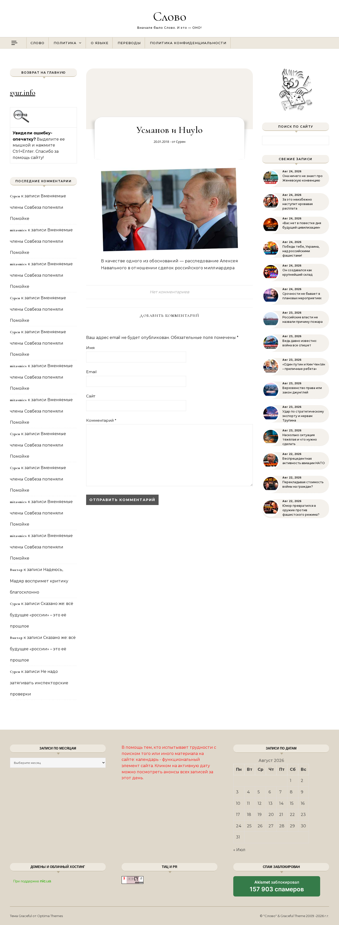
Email (91, 371)
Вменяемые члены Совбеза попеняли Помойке (38, 207)
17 (238, 814)
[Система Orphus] (21, 121)
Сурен (180, 141)
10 (238, 803)
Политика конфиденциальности (188, 43)
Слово (169, 16)
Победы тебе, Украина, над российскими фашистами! (300, 251)
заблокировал (277, 888)
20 (271, 814)
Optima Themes (50, 916)
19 (260, 814)
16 (303, 803)
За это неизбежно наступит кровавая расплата (297, 204)
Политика (65, 43)
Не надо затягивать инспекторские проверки (39, 682)
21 (281, 814)
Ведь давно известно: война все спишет (299, 343)
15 (292, 803)
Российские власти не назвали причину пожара (302, 319)
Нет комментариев (169, 292)
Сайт (90, 396)
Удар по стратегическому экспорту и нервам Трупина (303, 416)
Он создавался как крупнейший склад (297, 272)
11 (248, 803)
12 (260, 803)
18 (249, 814)
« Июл (239, 849)
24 (238, 826)
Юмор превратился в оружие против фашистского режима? (300, 510)
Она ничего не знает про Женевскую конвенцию (302, 178)
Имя (90, 347)
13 (270, 803)
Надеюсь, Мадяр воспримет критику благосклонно (39, 581)
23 (303, 814)
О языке (99, 43)
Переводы (129, 43)
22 (292, 814)
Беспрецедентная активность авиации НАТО (303, 461)
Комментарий (101, 420)
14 (281, 803)
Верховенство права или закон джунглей (302, 390)
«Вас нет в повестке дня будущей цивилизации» (301, 225)
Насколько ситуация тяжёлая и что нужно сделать (299, 439)
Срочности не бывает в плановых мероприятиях (301, 296)
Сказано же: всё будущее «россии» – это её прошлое (41, 614)
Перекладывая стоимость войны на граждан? (302, 484)
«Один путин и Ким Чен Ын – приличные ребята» (303, 366)
